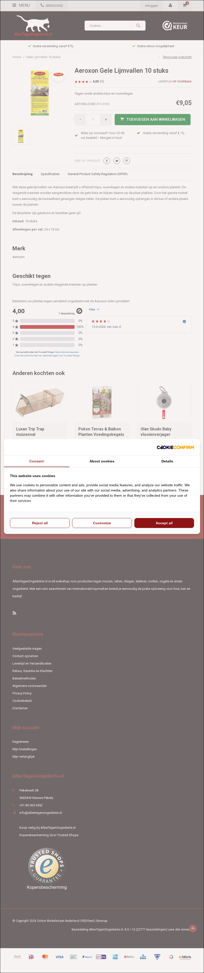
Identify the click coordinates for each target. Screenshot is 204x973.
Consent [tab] (36, 461)
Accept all (164, 523)
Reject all (40, 523)
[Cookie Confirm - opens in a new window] (175, 447)
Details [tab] (167, 461)
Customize (102, 523)
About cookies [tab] (102, 461)
